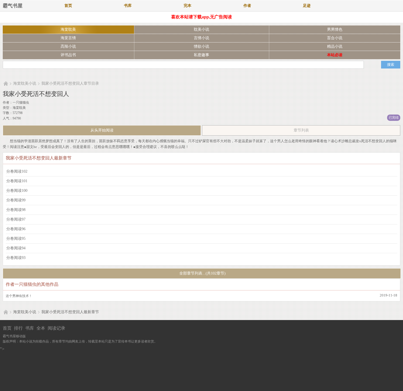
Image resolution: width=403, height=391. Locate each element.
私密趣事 (201, 55)
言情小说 (201, 38)
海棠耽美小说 (24, 83)
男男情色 (334, 29)
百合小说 (334, 38)
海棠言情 (68, 38)
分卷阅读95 (15, 238)
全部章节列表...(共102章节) (202, 273)
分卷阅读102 (16, 171)
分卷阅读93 (15, 258)
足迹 (307, 6)
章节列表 (301, 130)
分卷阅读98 (15, 210)
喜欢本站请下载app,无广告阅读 (201, 17)
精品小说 (334, 46)
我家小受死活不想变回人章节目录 (70, 83)
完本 (187, 6)
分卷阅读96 (15, 229)
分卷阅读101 (16, 181)
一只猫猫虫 (21, 102)
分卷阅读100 (16, 191)
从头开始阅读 (101, 130)
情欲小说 (201, 46)
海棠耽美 (68, 29)
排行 (18, 328)
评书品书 (68, 55)
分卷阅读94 (15, 248)
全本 (40, 328)
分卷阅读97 (15, 219)
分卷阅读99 (15, 200)
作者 (247, 6)
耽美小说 (201, 29)
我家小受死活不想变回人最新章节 (70, 312)
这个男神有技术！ (19, 296)
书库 (128, 6)
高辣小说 (68, 46)
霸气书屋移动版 (14, 336)
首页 (68, 6)
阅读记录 (56, 328)
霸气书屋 (12, 5)
